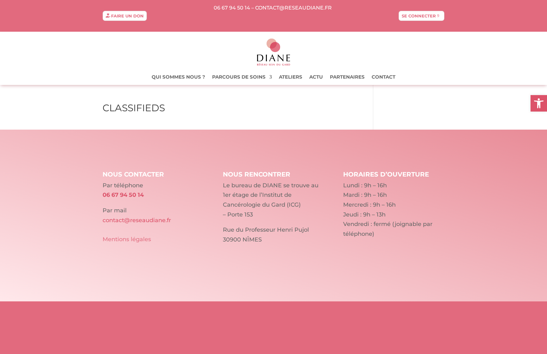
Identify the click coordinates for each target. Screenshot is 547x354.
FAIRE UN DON (127, 15)
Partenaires (347, 77)
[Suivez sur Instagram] (286, 21)
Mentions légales (127, 239)
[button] (539, 103)
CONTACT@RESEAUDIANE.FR (293, 8)
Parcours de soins (239, 77)
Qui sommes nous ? (178, 77)
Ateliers (290, 77)
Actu (316, 77)
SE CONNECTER (419, 15)
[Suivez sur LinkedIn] (273, 21)
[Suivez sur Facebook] (261, 21)
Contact (383, 77)
